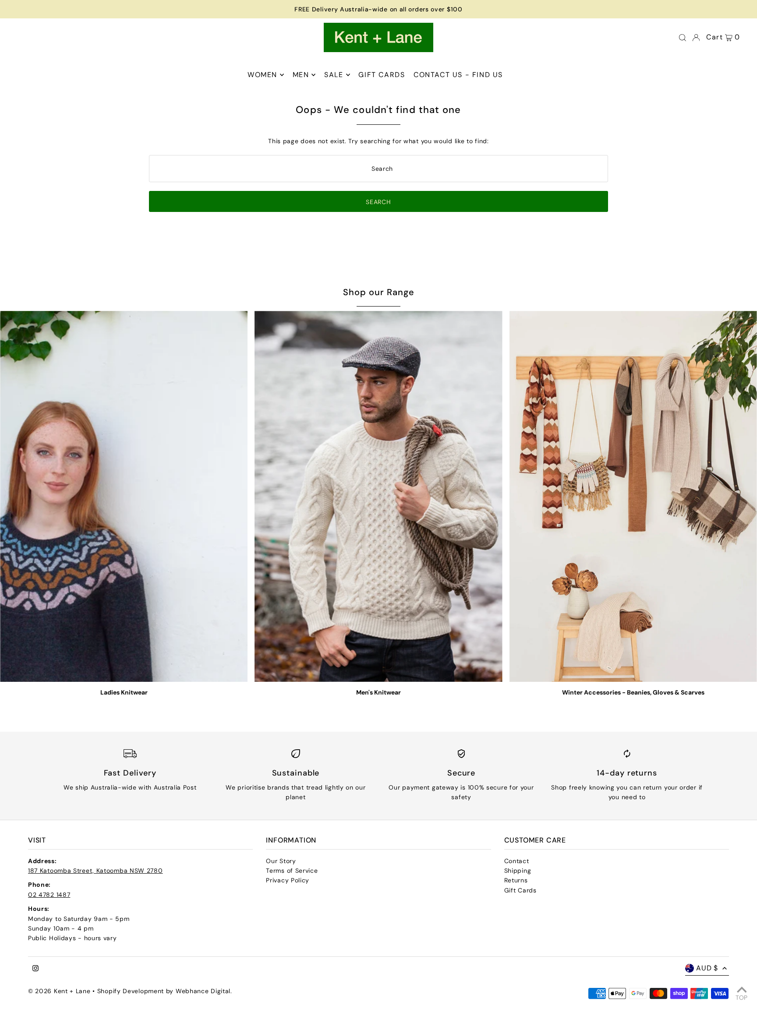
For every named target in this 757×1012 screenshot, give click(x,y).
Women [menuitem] (262, 74)
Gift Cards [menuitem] (381, 74)
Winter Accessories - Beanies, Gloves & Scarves (633, 692)
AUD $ (707, 968)
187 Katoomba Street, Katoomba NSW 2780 (95, 870)
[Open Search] (682, 37)
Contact (516, 861)
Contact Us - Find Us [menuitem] (458, 74)
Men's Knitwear (378, 692)
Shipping (517, 870)
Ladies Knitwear (124, 692)
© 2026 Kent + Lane (60, 991)
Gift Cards (520, 890)
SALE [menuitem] (333, 74)
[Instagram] (35, 968)
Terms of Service (292, 870)
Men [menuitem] (301, 74)
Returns (516, 880)
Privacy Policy (287, 880)
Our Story (281, 861)
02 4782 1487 (49, 895)
